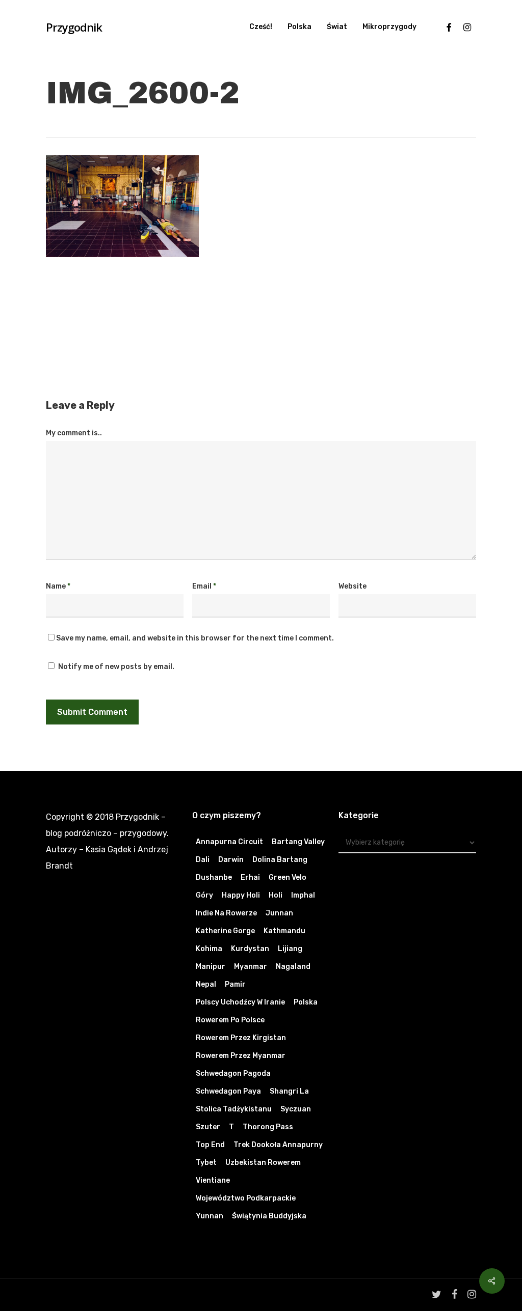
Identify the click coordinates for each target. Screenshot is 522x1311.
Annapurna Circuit (229, 842)
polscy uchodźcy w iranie (240, 1002)
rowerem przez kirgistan (241, 1038)
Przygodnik (74, 27)
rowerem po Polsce (230, 1020)
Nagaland (293, 966)
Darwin (231, 859)
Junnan (279, 913)
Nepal (206, 984)
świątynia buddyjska (269, 1216)
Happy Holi (241, 895)
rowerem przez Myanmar (240, 1055)
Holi (275, 895)
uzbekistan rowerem (263, 1162)
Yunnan (209, 1216)
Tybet (206, 1162)
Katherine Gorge (225, 931)
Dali (203, 859)
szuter (208, 1127)
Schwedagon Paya (228, 1091)
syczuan (295, 1109)
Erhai (250, 877)
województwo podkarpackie (246, 1198)
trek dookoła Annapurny (278, 1144)
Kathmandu (284, 931)
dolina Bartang (279, 859)
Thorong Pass (268, 1127)
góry (204, 895)
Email (204, 586)
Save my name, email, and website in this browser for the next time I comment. (195, 638)
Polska (306, 1002)
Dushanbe (214, 877)
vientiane (213, 1180)
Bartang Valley (298, 842)
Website (352, 586)
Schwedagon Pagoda (233, 1073)
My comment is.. (74, 433)
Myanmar (250, 966)
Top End (210, 1144)
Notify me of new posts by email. (116, 666)
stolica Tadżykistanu (234, 1109)
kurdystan (250, 948)
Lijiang (290, 948)
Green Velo (287, 877)
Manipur (210, 966)
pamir (235, 984)
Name (58, 586)
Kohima (209, 948)
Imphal (303, 895)
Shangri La (289, 1091)
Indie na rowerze (226, 913)
